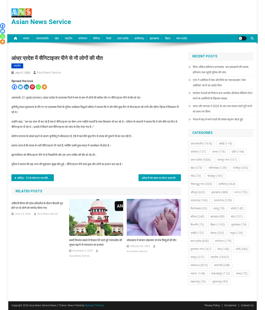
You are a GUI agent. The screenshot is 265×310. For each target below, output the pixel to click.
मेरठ (223, 249)
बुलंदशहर (239, 224)
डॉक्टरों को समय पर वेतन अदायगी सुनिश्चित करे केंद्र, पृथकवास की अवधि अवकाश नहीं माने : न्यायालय (161, 178)
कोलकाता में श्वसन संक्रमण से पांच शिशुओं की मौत (151, 240)
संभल (241, 273)
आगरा (218, 151)
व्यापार (26, 38)
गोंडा (195, 176)
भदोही (197, 233)
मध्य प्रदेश (181, 38)
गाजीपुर (240, 168)
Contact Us (247, 305)
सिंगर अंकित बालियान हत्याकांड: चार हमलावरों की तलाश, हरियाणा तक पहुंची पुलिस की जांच (221, 69)
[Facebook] (14, 87)
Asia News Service (49, 72)
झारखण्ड (154, 38)
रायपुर (197, 257)
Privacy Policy (212, 305)
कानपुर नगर (227, 159)
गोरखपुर (215, 176)
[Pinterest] (32, 87)
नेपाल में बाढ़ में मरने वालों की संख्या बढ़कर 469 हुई (218, 119)
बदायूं (219, 208)
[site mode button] (242, 38)
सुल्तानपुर (220, 281)
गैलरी (108, 38)
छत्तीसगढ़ (139, 38)
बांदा (237, 216)
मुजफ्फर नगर (200, 249)
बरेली (237, 208)
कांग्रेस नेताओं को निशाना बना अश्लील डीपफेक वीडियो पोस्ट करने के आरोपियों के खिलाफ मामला (223, 95)
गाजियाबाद (217, 168)
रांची (242, 249)
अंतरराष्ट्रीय (42, 38)
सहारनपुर (198, 281)
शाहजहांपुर (220, 273)
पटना (240, 192)
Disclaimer (230, 305)
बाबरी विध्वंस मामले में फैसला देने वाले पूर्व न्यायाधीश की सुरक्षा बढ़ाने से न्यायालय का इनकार (95, 242)
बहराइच (218, 216)
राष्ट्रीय (68, 38)
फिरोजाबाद (198, 208)
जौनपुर (197, 192)
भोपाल (217, 233)
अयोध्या (198, 151)
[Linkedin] (26, 87)
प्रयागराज (223, 200)
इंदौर (238, 151)
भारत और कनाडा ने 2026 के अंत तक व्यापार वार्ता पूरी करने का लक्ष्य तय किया (222, 108)
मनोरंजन (82, 38)
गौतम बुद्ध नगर (201, 184)
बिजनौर (197, 224)
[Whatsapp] (38, 87)
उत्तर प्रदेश (123, 38)
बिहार (167, 38)
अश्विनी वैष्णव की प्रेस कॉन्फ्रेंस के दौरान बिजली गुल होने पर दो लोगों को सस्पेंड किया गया (37, 205)
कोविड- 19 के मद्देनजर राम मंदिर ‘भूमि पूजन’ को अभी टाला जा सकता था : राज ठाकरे (35, 178)
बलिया (197, 216)
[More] (44, 87)
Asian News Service (41, 22)
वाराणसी (222, 265)
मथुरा (236, 233)
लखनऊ (199, 265)
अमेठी (225, 143)
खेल (57, 38)
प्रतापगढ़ (199, 200)
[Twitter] (20, 87)
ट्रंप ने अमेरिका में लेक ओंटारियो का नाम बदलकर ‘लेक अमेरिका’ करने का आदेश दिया (219, 82)
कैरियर (96, 38)
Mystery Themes (94, 305)
